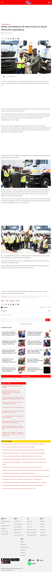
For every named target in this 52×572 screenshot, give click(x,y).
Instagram (42, 529)
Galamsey (23, 550)
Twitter (42, 527)
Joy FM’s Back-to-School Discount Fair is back (13, 408)
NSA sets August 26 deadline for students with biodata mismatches (13, 417)
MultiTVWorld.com (32, 529)
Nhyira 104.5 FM (18, 535)
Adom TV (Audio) (31, 532)
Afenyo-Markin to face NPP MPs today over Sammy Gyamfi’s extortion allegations (23, 444)
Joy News (29, 521)
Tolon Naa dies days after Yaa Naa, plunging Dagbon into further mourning (21, 456)
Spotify (33, 563)
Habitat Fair (24, 544)
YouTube (42, 521)
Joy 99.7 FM (17, 521)
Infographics (43, 535)
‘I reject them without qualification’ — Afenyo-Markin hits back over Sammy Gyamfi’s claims (24, 463)
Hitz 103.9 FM (17, 527)
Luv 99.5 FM (17, 532)
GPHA (7, 300)
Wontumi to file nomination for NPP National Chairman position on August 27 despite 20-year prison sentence (13, 434)
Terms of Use (4, 531)
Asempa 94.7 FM (18, 529)
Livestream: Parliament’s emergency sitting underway (12, 387)
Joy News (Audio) (31, 535)
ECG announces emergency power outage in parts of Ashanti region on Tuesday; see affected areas (13, 428)
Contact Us (4, 528)
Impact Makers (24, 547)
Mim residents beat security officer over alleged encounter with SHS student (13, 412)
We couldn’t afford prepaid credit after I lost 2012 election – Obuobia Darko (22, 479)
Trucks (17, 300)
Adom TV (29, 524)
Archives (23, 552)
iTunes (41, 560)
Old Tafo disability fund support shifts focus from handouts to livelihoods (12, 404)
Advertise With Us (5, 525)
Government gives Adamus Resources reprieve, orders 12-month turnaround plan (23, 459)
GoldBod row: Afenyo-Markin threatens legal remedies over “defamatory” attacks (23, 450)
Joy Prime (29, 527)
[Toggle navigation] (49, 2)
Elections (23, 555)
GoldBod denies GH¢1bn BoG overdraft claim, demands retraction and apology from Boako (25, 476)
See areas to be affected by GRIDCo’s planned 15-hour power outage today (21, 467)
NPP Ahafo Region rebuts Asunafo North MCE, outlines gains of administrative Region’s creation (13, 399)
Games (22, 541)
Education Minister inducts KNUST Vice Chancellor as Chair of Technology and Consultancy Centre (11, 393)
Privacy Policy (4, 534)
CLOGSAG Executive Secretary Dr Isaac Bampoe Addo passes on (19, 473)
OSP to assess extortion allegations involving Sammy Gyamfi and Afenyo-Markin (23, 485)
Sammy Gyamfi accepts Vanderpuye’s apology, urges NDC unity (18, 488)
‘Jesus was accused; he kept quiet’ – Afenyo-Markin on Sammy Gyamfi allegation (23, 453)
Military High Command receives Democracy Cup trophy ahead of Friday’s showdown (13, 422)
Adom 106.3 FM (18, 524)
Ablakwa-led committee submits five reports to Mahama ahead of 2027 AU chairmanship (25, 470)
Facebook (42, 524)
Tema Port (12, 300)
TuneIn (33, 560)
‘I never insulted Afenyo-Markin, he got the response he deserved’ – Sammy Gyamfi (24, 482)
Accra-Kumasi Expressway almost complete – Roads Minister (18, 447)
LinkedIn (42, 532)
